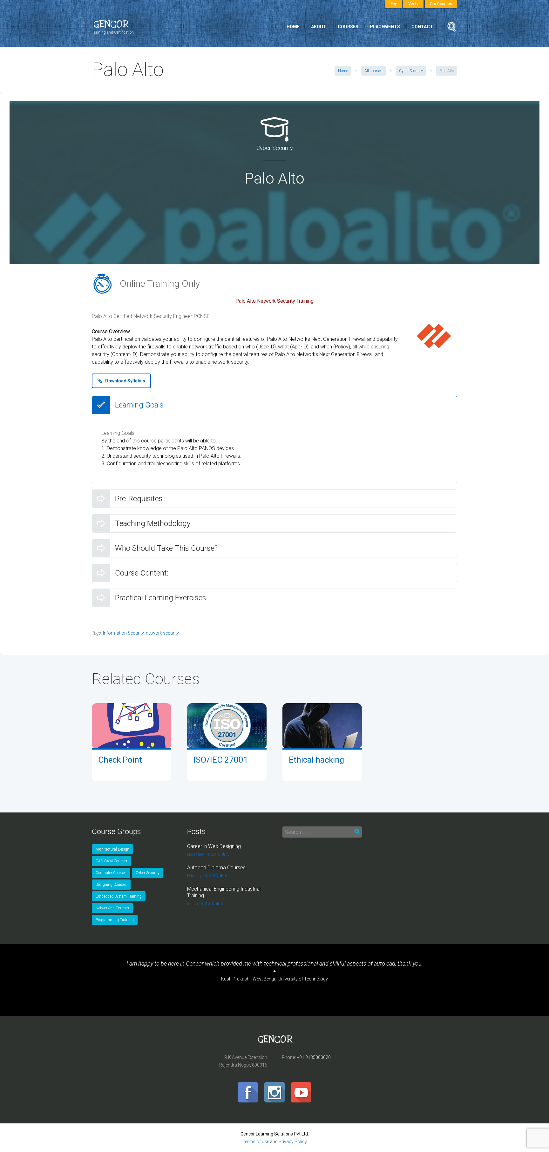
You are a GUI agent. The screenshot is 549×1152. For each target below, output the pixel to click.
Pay (393, 4)
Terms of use (255, 1141)
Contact (422, 26)
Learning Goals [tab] (139, 405)
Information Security (123, 633)
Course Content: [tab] (141, 573)
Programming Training (115, 920)
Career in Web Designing (214, 846)
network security (162, 633)
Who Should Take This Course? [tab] (166, 548)
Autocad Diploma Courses (216, 868)
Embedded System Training (119, 896)
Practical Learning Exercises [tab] (160, 597)
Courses (348, 26)
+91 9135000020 (314, 1057)
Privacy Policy (293, 1141)
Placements (385, 26)
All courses (373, 71)
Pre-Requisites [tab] (139, 498)
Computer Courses (111, 873)
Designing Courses (111, 884)
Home (293, 26)
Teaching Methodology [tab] (152, 523)
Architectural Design (112, 849)
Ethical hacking (316, 760)
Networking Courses (112, 908)
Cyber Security (411, 71)
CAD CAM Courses (111, 861)
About (318, 26)
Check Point (120, 760)
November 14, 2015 (203, 854)
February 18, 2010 (202, 875)
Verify (413, 4)
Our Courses (441, 4)
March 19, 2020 (200, 903)
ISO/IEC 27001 (220, 760)
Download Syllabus (125, 380)
